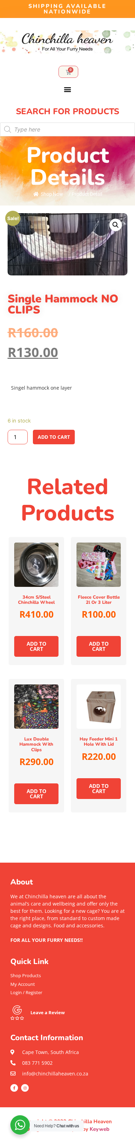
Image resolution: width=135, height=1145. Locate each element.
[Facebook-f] (14, 1088)
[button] (67, 89)
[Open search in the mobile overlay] (67, 129)
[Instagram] (25, 1088)
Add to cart (54, 437)
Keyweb (99, 1129)
